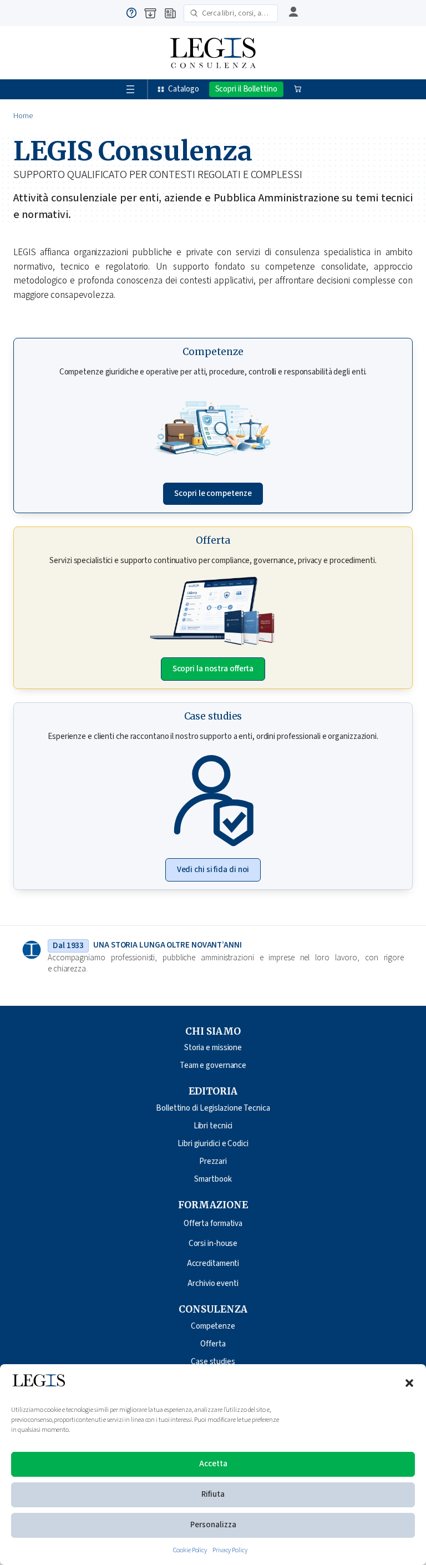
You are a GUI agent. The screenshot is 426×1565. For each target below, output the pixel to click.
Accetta (213, 1464)
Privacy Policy (229, 1550)
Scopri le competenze (212, 493)
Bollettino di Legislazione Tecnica (213, 1108)
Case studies (213, 1362)
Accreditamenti (213, 1263)
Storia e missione (213, 1048)
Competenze (213, 1326)
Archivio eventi (213, 1283)
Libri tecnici (213, 1126)
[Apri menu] (130, 89)
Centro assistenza (131, 13)
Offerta (212, 1344)
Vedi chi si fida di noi (213, 869)
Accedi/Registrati (291, 13)
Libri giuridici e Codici (213, 1143)
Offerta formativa (213, 1223)
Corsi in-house (213, 1243)
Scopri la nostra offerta (213, 669)
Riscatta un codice (150, 13)
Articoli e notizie (170, 13)
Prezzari (213, 1161)
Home (23, 115)
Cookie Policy (190, 1550)
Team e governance (213, 1065)
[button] (409, 1383)
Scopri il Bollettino (246, 89)
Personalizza (213, 1525)
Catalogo (183, 89)
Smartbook (212, 1179)
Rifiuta (213, 1494)
